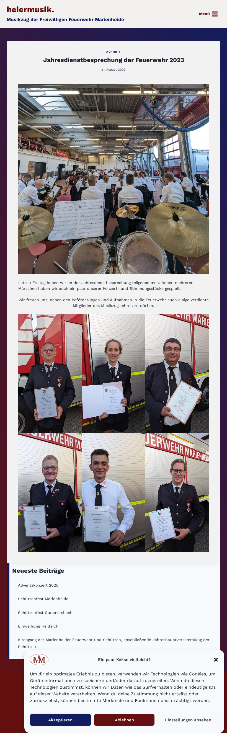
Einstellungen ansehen (188, 719)
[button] (216, 659)
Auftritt (113, 51)
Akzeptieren (60, 719)
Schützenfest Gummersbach (45, 612)
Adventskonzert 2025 (38, 585)
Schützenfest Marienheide (43, 599)
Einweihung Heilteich (38, 626)
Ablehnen (124, 719)
